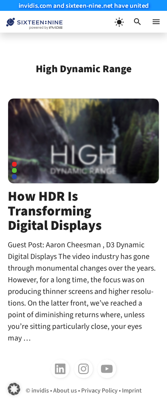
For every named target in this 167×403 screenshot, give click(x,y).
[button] (137, 22)
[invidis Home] (31, 22)
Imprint (132, 390)
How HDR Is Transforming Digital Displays (55, 211)
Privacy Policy (99, 390)
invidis (40, 390)
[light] (119, 22)
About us (65, 390)
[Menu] (156, 22)
